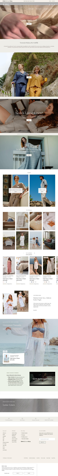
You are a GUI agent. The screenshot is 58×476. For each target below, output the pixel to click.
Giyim (3, 9)
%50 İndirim (53, 9)
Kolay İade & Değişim (25, 438)
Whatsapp (23, 434)
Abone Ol (42, 442)
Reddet (29, 473)
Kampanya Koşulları (6, 442)
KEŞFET (29, 23)
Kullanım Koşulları (14, 438)
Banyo (4, 446)
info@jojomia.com (24, 436)
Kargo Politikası (14, 441)
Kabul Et (18, 473)
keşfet (29, 120)
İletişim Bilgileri (14, 440)
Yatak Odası (4, 445)
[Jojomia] (6, 4)
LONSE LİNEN (31, 9)
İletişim (4, 434)
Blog (3, 437)
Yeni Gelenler (39, 9)
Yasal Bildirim (14, 437)
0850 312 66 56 (24, 433)
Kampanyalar (22, 9)
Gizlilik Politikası (14, 433)
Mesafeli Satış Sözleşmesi (14, 435)
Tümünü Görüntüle (29, 254)
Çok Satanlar (46, 9)
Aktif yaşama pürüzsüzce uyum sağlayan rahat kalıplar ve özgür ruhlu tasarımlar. (16, 377)
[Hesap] (49, 4)
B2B (3, 439)
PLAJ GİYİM (35, 310)
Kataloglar (4, 436)
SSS (3, 440)
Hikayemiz (4, 433)
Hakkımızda (15, 9)
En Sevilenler (29, 253)
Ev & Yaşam (9, 9)
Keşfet (29, 155)
